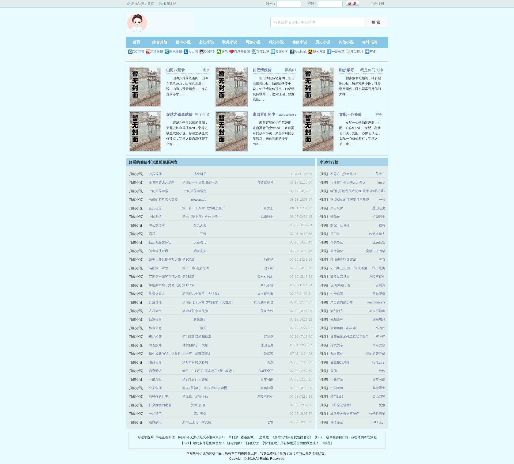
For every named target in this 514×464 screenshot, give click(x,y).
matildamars (285, 114)
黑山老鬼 (266, 345)
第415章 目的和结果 (196, 337)
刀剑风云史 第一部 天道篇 (348, 268)
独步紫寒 (346, 70)
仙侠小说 (299, 42)
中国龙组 (155, 217)
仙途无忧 (252, 443)
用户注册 (377, 4)
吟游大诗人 (377, 234)
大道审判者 (265, 294)
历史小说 (322, 42)
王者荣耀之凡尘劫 (162, 182)
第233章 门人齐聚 (195, 379)
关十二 (380, 174)
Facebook (300, 52)
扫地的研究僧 (263, 302)
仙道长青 (155, 319)
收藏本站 (170, 4)
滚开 (203, 328)
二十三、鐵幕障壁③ (196, 354)
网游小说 (252, 42)
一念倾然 (262, 437)
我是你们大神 (371, 70)
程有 (379, 114)
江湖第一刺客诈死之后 (165, 277)
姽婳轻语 (266, 388)
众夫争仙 (155, 388)
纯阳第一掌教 (158, 268)
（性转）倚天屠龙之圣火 (348, 182)
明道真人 (200, 251)
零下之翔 (378, 268)
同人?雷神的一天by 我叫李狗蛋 (204, 388)
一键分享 (338, 52)
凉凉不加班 (377, 311)
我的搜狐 (319, 52)
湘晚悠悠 (378, 319)
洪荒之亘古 (157, 294)
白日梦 (233, 437)
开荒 (203, 234)
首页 (136, 42)
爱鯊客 (268, 354)
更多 (373, 52)
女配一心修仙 (350, 114)
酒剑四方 (336, 311)
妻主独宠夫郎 (340, 362)
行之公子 (378, 362)
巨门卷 (335, 234)
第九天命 (200, 225)
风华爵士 (266, 217)
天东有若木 (265, 277)
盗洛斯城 (247, 437)
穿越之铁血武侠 (179, 114)
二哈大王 (266, 208)
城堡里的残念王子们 (344, 414)
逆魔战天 (155, 422)
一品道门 (155, 414)
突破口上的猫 (375, 251)
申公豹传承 (157, 225)
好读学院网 (159, 22)
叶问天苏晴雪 (158, 191)
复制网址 (357, 52)
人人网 (193, 52)
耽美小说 (229, 42)
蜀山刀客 (378, 396)
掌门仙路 (336, 396)
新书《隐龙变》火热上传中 (201, 217)
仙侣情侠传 (262, 70)
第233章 (188, 277)
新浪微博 (156, 52)
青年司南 (266, 379)
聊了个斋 (202, 114)
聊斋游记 (155, 371)
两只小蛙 (266, 285)
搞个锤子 (200, 174)
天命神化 (336, 251)
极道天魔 (155, 328)
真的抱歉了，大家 (195, 345)
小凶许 (380, 328)
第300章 (188, 259)
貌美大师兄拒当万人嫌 (165, 259)
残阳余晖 (336, 319)
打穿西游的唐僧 (160, 405)
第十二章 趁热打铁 (195, 268)
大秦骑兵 (200, 242)
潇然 (270, 362)
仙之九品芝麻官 (160, 242)
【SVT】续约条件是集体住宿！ (202, 443)
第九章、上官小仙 (195, 396)
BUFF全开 (266, 371)
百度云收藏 (242, 52)
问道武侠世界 (158, 251)
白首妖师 (155, 345)
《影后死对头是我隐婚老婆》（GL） (297, 437)
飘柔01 (290, 70)
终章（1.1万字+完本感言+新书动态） (209, 371)
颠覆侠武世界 (158, 396)
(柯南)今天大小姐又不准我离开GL (202, 437)
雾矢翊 (380, 337)
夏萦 (382, 405)
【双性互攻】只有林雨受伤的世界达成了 (290, 443)
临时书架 (369, 42)
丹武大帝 (155, 311)
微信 (224, 52)
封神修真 (336, 294)
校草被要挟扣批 (337, 437)
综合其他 (159, 42)
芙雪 (382, 259)
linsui (381, 182)
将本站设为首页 (142, 4)
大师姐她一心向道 (343, 328)
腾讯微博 (175, 52)
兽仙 (333, 371)
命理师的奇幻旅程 (364, 437)
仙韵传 (335, 217)
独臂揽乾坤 (265, 182)
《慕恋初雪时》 (341, 405)
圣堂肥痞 (378, 294)
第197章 (188, 285)
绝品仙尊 (155, 362)
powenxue (198, 199)
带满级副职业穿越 (343, 259)
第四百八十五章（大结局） (201, 294)
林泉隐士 (200, 319)
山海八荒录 (175, 70)
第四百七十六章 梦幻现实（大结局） (208, 302)
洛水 (206, 70)
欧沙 (382, 371)
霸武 (152, 234)
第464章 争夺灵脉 (195, 311)
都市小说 (183, 42)
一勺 (382, 199)
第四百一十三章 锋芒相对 (200, 182)
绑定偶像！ (235, 443)
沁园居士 (378, 217)
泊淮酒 (268, 259)
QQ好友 (209, 52)
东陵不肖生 (265, 396)
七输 (270, 422)
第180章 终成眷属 (195, 362)
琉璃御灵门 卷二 (342, 285)
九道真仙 (155, 302)
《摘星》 (327, 443)
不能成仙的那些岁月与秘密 (349, 199)
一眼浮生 (155, 379)
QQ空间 (138, 52)
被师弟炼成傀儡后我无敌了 (349, 337)
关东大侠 (266, 311)
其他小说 (346, 42)
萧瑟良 (268, 337)
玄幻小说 (206, 42)
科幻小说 (276, 42)
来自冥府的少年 (341, 302)
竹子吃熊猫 (377, 414)
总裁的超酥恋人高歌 (163, 199)
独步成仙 (155, 174)
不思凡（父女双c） (344, 174)
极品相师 (155, 337)
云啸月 (380, 285)
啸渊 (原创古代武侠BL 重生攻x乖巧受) (357, 191)
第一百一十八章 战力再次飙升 (203, 208)
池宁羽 (268, 268)
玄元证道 (155, 208)
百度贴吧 (262, 52)
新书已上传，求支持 (196, 422)
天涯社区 (281, 52)
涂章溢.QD (198, 405)
